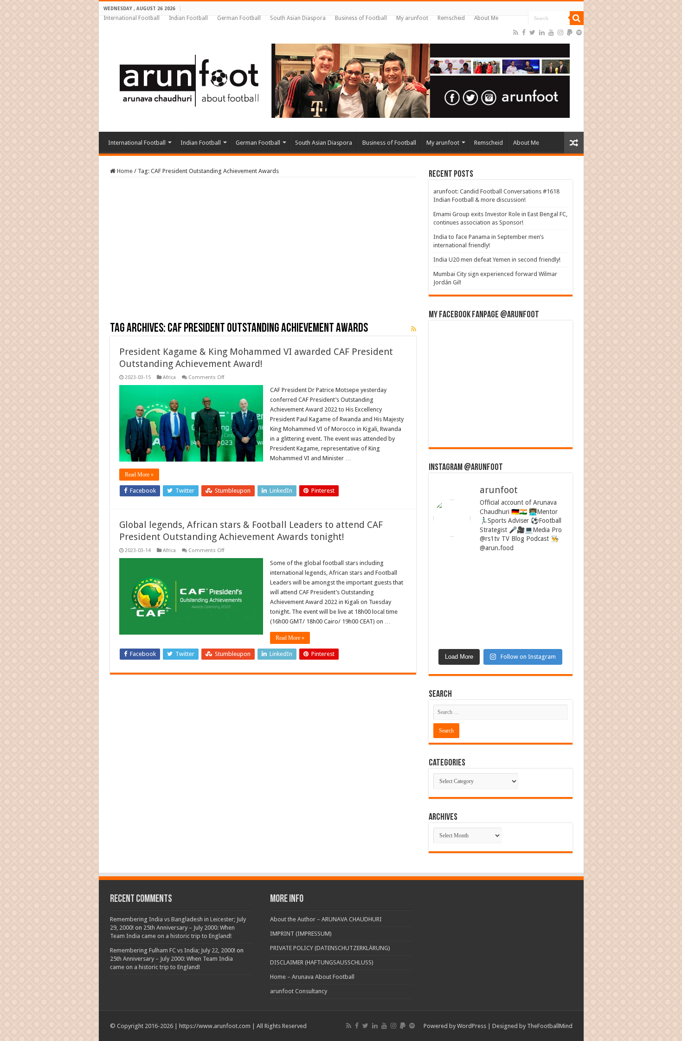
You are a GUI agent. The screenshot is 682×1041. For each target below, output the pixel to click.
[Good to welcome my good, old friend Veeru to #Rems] (465, 623)
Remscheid (451, 18)
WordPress (471, 1025)
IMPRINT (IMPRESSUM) (301, 933)
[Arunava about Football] (338, 79)
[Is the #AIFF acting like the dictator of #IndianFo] (535, 623)
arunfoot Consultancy (298, 991)
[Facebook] (524, 32)
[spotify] (579, 32)
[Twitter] (532, 32)
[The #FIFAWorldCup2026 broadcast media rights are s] (465, 582)
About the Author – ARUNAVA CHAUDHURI (326, 919)
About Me (486, 18)
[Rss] (515, 32)
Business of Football (361, 18)
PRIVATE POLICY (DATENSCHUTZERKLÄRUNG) (330, 948)
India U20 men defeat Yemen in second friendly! (496, 259)
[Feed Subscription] (413, 329)
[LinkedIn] (542, 32)
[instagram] (560, 32)
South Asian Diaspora (298, 18)
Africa (169, 377)
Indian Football (188, 18)
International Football (131, 18)
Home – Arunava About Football (312, 976)
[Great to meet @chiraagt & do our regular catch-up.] (535, 582)
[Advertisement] (263, 253)
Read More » (139, 474)
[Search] (577, 18)
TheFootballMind (550, 1025)
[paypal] (569, 32)
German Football (239, 18)
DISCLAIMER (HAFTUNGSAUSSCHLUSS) (321, 962)
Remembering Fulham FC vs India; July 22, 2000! (172, 950)
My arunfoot (412, 18)
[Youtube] (551, 32)
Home (124, 170)
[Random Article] (574, 143)
